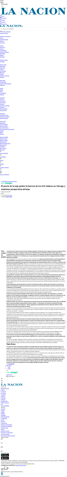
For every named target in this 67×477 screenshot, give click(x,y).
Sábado (2, 131)
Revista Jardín (3, 145)
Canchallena (3, 93)
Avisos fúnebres (4, 124)
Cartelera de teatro (4, 116)
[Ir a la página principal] (33, 14)
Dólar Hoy (2, 47)
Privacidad (23, 465)
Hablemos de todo (4, 76)
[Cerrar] (22, 26)
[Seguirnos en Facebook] (2, 439)
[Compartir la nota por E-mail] (5, 257)
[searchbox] (33, 29)
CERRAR (2, 0)
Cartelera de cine (4, 115)
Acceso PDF (3, 121)
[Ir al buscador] (2, 6)
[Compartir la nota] (2, 253)
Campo (2, 49)
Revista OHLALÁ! (4, 137)
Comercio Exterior (4, 52)
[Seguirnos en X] (2, 443)
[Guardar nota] (2, 251)
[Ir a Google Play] (5, 456)
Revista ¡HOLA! (3, 138)
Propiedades (3, 50)
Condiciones (18, 465)
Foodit (3, 20)
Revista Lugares (4, 140)
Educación (2, 68)
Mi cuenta (4, 24)
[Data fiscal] (2, 474)
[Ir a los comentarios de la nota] (3, 251)
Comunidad (3, 71)
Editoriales (2, 80)
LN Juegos (2, 98)
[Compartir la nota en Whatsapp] (3, 253)
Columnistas (3, 82)
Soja (9, 367)
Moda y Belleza (3, 109)
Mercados (8, 365)
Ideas (1, 132)
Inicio (3, 16)
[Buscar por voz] (65, 29)
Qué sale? (2, 113)
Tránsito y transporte (5, 36)
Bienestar (2, 72)
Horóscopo (3, 102)
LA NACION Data (4, 39)
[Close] (2, 378)
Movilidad (2, 53)
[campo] (7, 184)
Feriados (2, 104)
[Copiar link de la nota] (2, 255)
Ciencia (2, 74)
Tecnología (2, 101)
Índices (2, 55)
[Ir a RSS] (2, 451)
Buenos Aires (3, 64)
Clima (1, 38)
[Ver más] (7, 370)
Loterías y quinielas (4, 105)
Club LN (3, 22)
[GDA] (5, 470)
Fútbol (1, 88)
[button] (33, 100)
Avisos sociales (3, 126)
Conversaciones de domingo (7, 129)
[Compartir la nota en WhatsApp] (5, 253)
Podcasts (2, 107)
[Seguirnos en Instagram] (2, 447)
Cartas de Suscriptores (5, 83)
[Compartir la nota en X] (3, 257)
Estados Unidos (4, 60)
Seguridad (2, 66)
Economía (10, 181)
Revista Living (3, 142)
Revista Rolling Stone (5, 143)
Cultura (2, 69)
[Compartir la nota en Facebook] (2, 257)
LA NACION (4, 181)
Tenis (1, 91)
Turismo (2, 99)
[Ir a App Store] (5, 459)
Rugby (1, 90)
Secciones (4, 18)
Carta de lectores (4, 127)
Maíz (9, 368)
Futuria (2, 46)
